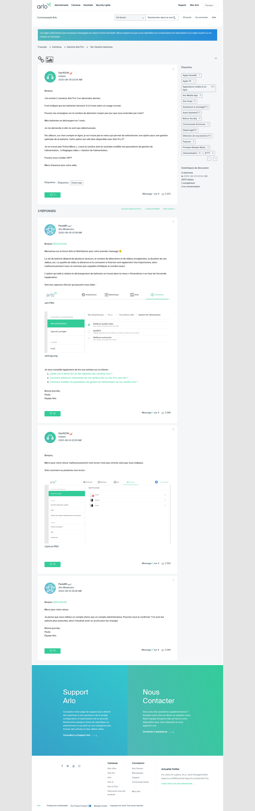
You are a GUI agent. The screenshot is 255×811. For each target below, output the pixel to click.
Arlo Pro (111, 773)
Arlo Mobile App (190, 95)
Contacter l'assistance (155, 732)
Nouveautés (137, 773)
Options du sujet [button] (215, 59)
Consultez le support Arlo (76, 735)
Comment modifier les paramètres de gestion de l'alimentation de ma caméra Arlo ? (94, 382)
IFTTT (207, 153)
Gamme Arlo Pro (75, 47)
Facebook (62, 766)
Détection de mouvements (195, 136)
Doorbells (88, 5)
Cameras (75, 5)
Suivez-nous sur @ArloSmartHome (176, 784)
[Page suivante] (215, 159)
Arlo (109, 778)
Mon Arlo (194, 5)
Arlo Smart (187, 101)
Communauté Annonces (194, 124)
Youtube (73, 766)
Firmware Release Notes (194, 147)
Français (42, 47)
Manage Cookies (100, 806)
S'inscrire (187, 17)
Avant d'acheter (190, 113)
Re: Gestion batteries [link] (101, 47)
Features (187, 142)
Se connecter (201, 17)
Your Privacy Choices (78, 806)
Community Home (140, 782)
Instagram (79, 766)
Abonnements (61, 5)
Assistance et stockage (193, 107)
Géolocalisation (190, 153)
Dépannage (76, 183)
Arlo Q (110, 782)
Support (182, 5)
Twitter (67, 766)
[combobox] (162, 18)
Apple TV (187, 81)
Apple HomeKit (190, 75)
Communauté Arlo (47, 17)
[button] (173, 69)
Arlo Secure (137, 769)
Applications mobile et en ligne (195, 88)
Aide (214, 17)
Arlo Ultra (112, 769)
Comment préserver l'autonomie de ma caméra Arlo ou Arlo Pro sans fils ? (89, 378)
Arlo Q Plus (113, 787)
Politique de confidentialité (57, 806)
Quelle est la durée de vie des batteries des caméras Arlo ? (81, 373)
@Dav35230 (59, 243)
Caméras (57, 47)
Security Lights (103, 5)
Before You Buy (190, 119)
